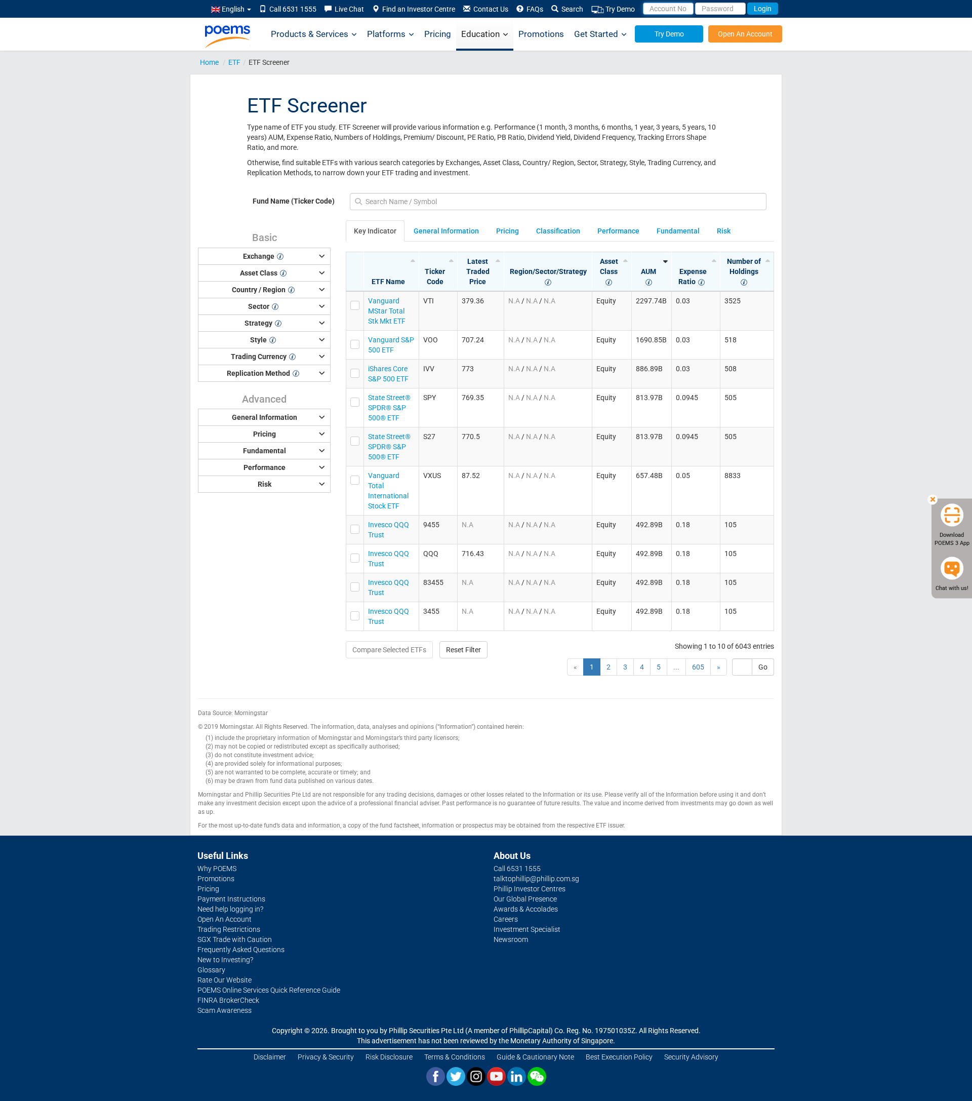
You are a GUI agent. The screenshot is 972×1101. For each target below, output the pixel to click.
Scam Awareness (224, 1010)
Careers (506, 919)
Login (763, 9)
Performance (618, 231)
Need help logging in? (230, 909)
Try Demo (619, 9)
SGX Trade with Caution (234, 939)
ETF (234, 62)
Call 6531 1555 (291, 9)
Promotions (541, 34)
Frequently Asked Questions (241, 950)
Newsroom (511, 939)
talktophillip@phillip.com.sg (536, 879)
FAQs (533, 9)
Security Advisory (691, 1057)
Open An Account (745, 34)
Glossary (211, 970)
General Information (446, 231)
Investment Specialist (527, 929)
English (233, 9)
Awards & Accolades (526, 909)
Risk (724, 231)
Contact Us (489, 9)
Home (209, 62)
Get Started (596, 34)
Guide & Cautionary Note (535, 1057)
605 (698, 667)
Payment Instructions (231, 899)
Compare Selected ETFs (389, 650)
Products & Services (309, 34)
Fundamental (678, 231)
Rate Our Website (224, 980)
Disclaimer (270, 1057)
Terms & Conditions (454, 1057)
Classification (558, 231)
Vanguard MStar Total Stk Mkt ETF (387, 311)
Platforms (386, 34)
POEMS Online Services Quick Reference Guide (268, 990)
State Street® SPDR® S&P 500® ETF (389, 408)
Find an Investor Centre (417, 9)
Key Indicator (375, 231)
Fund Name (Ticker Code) (294, 201)
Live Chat (348, 9)
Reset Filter (463, 650)
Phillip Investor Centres (529, 889)
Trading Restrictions (228, 929)
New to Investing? (225, 960)
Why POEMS (216, 868)
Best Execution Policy (619, 1057)
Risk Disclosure (389, 1057)
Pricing (437, 34)
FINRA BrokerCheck (228, 1000)
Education (480, 34)
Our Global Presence (525, 899)
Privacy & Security (326, 1057)
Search (570, 9)
